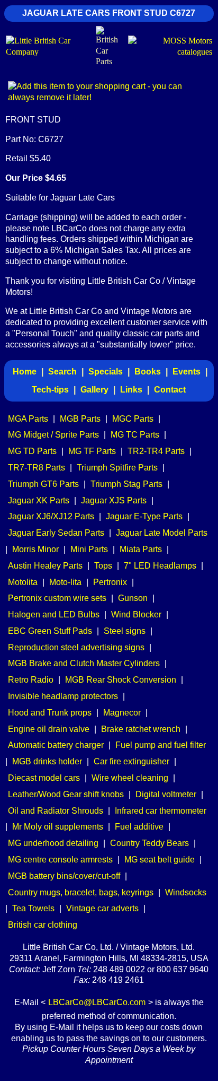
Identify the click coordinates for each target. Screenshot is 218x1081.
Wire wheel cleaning (130, 777)
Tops (103, 565)
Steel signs (125, 630)
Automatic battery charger (56, 744)
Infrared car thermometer (160, 810)
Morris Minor (35, 549)
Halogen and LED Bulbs (53, 614)
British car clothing (42, 924)
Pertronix (110, 582)
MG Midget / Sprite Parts (53, 434)
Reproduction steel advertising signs (76, 647)
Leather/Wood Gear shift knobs (66, 794)
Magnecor (122, 712)
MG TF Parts (92, 451)
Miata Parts (141, 549)
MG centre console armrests (60, 859)
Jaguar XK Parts (38, 500)
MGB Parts (80, 418)
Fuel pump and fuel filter (160, 744)
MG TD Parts (32, 451)
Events (186, 371)
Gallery (94, 389)
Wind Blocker (136, 614)
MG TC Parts (135, 434)
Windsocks (185, 892)
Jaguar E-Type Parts (144, 516)
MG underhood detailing (53, 843)
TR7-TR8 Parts (36, 467)
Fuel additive (139, 826)
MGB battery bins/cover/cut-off (64, 876)
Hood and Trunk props (50, 712)
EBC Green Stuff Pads (50, 630)
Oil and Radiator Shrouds (55, 810)
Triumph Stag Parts (126, 484)
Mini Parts (89, 549)
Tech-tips (50, 389)
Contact (170, 389)
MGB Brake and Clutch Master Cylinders (84, 663)
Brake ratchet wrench (140, 729)
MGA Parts (28, 418)
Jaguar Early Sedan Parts (56, 532)
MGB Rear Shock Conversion (120, 679)
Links (131, 389)
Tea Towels (33, 908)
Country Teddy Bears (149, 843)
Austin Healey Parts (45, 565)
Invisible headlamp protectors (63, 696)
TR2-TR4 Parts (156, 451)
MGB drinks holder (47, 761)
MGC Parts (132, 418)
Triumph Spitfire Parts (117, 467)
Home (25, 371)
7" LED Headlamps (160, 565)
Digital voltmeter (165, 794)
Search (62, 371)
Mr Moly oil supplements (57, 826)
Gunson (133, 598)
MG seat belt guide (159, 859)
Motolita (23, 582)
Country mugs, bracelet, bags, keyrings (80, 892)
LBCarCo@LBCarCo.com (97, 1002)
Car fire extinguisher (131, 761)
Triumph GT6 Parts (43, 484)
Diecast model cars (44, 777)
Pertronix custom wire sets (57, 598)
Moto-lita (65, 582)
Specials (105, 371)
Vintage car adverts (102, 908)
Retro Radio (30, 679)
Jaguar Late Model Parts (161, 532)
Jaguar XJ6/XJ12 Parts (51, 516)
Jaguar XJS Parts (114, 500)
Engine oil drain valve (48, 729)
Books (147, 371)
